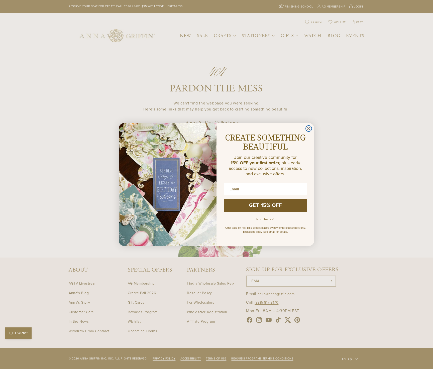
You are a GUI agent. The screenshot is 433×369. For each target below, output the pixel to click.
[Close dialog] (309, 129)
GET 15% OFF (265, 205)
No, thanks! (265, 219)
